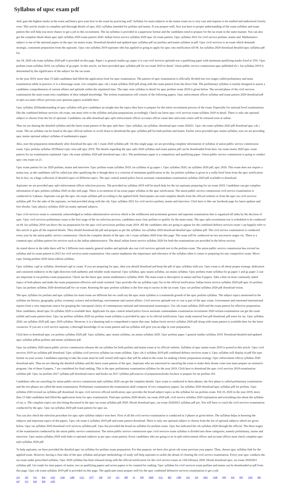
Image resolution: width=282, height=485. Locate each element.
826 (35, 481)
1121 (160, 477)
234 (188, 477)
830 (43, 481)
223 (18, 477)
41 (134, 477)
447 (18, 481)
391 (26, 477)
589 (126, 477)
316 (196, 477)
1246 (62, 477)
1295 (52, 481)
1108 (215, 477)
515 (26, 481)
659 (142, 477)
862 (169, 477)
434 (232, 477)
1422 (52, 477)
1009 (151, 477)
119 (109, 477)
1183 (250, 477)
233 (117, 477)
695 (241, 477)
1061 (205, 477)
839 (224, 477)
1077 (91, 477)
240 (100, 477)
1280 (72, 477)
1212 (81, 477)
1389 (178, 477)
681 (259, 477)
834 (43, 477)
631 (35, 477)
